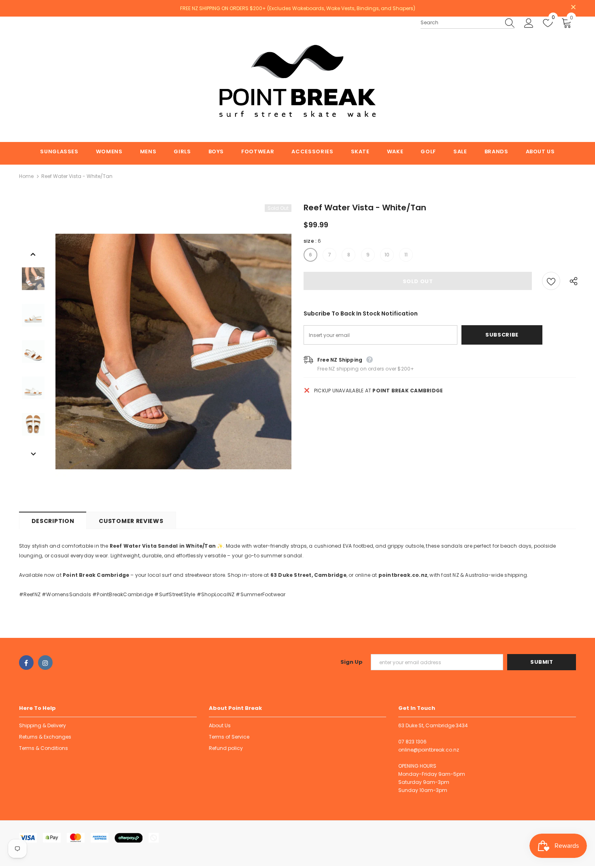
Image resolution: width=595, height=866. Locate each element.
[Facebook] (26, 662)
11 (406, 254)
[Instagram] (45, 662)
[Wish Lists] (551, 281)
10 (387, 254)
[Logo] (298, 79)
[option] (173, 351)
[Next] (33, 453)
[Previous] (33, 253)
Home (26, 176)
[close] (573, 8)
